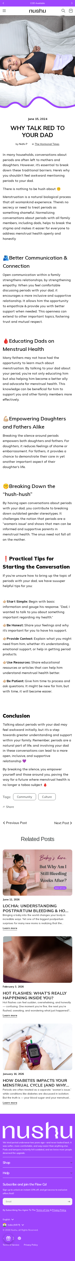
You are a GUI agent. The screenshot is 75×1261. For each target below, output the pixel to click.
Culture (47, 797)
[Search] (63, 10)
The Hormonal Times (47, 144)
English (6, 1219)
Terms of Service (11, 1244)
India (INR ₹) (14, 1225)
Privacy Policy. (59, 1210)
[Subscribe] (69, 1202)
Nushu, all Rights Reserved (24, 1230)
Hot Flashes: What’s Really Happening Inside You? (35, 995)
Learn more (10, 928)
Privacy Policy (31, 1244)
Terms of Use (43, 1210)
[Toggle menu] (4, 10)
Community (24, 797)
